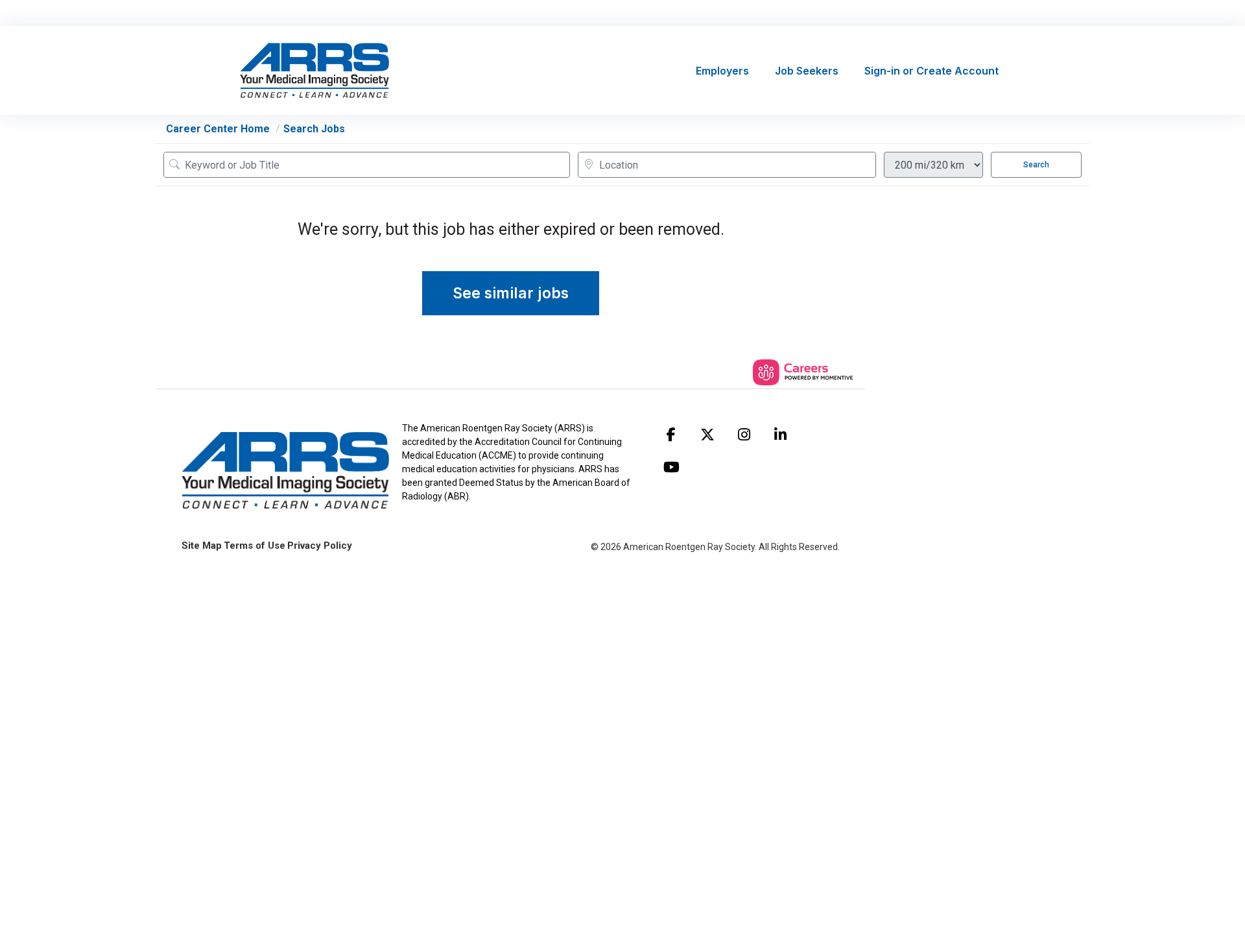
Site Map (202, 545)
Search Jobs (314, 129)
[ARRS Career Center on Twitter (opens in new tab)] (707, 435)
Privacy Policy (319, 545)
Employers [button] (722, 70)
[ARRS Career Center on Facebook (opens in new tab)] (671, 435)
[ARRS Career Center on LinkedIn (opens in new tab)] (780, 435)
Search (1036, 164)
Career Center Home (218, 129)
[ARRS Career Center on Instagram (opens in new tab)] (744, 435)
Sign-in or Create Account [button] (931, 70)
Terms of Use (254, 545)
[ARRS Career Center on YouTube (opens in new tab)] (671, 467)
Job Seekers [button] (806, 70)
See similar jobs (511, 293)
